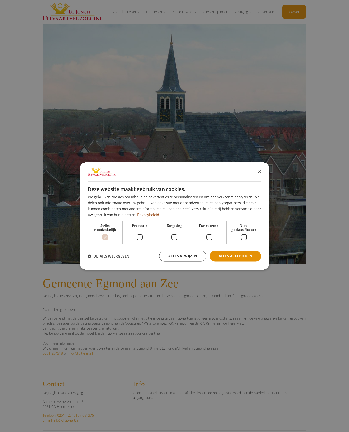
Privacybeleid (148, 214)
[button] (108, 256)
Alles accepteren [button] (235, 256)
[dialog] (174, 216)
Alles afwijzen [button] (182, 256)
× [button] (259, 171)
